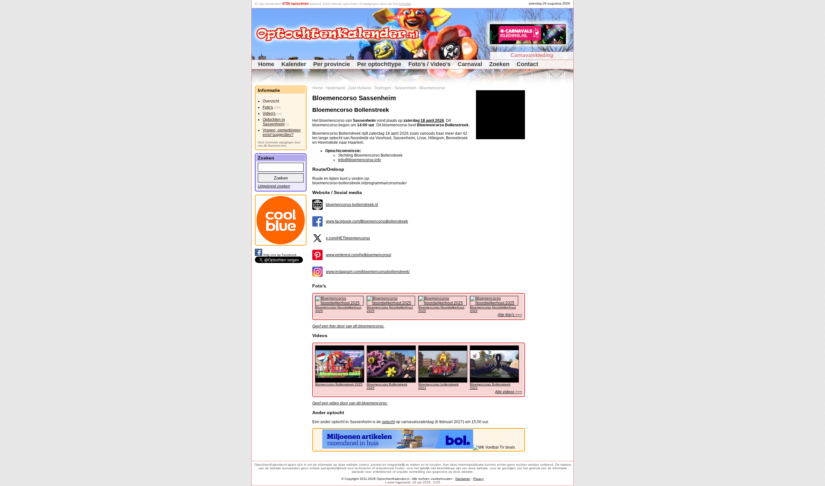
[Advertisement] (551, 182)
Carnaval (470, 64)
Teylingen (382, 88)
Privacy (478, 479)
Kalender (293, 64)
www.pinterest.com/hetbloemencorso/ (358, 255)
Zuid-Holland (359, 88)
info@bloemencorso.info (359, 160)
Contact (527, 64)
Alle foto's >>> (510, 315)
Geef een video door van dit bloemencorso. (350, 403)
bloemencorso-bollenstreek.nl (352, 204)
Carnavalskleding (531, 55)
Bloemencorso (432, 88)
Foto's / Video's (429, 64)
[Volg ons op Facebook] (259, 255)
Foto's (268, 107)
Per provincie (331, 64)
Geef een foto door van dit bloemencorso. (348, 326)
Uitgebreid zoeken (274, 186)
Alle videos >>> (508, 392)
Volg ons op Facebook (279, 255)
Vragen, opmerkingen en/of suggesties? (282, 132)
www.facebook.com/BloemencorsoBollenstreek (367, 221)
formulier (405, 3)
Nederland (335, 88)
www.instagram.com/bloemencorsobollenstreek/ (368, 271)
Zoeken (499, 64)
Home (266, 64)
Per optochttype (379, 64)
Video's (269, 113)
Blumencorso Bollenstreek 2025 (339, 384)
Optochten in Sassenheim (274, 121)
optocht (388, 422)
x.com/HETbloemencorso (348, 238)
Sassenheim (405, 88)
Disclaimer (462, 479)
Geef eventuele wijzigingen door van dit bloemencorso (279, 144)
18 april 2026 (432, 120)
